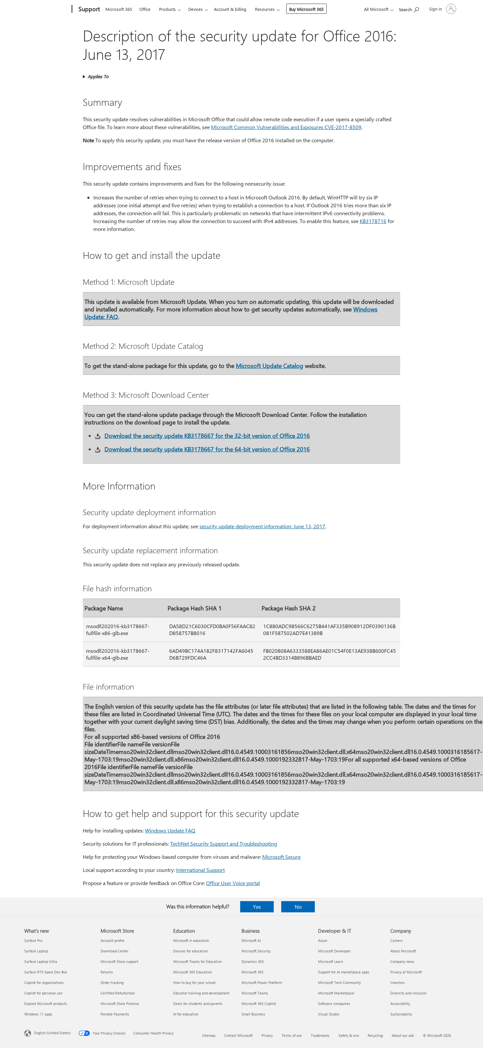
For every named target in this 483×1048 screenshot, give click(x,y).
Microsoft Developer (334, 950)
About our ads (403, 1035)
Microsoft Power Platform (262, 982)
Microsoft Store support (119, 961)
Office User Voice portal (233, 882)
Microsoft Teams (255, 993)
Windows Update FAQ (170, 830)
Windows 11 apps (38, 1014)
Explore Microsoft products (45, 1003)
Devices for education (190, 950)
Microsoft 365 (118, 9)
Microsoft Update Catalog (269, 365)
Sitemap (208, 1035)
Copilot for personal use (43, 993)
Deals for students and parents (197, 1003)
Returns (107, 971)
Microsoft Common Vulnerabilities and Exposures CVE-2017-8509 (286, 127)
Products (167, 9)
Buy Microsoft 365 (306, 9)
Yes (257, 906)
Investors (397, 982)
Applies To (98, 76)
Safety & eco (348, 1035)
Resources (265, 9)
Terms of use (292, 1035)
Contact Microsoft (238, 1035)
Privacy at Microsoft (406, 971)
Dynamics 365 (253, 961)
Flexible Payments (115, 1014)
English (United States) (52, 1032)
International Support (200, 869)
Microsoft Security (256, 950)
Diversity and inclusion (408, 993)
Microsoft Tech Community (339, 982)
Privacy (267, 1035)
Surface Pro (33, 940)
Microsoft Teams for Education (197, 961)
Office (144, 9)
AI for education (185, 1014)
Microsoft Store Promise (120, 1003)
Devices (195, 9)
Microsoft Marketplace (336, 993)
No (298, 906)
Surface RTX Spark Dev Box (45, 971)
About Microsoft (403, 950)
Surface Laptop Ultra (40, 961)
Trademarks (320, 1035)
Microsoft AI (251, 940)
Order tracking (112, 982)
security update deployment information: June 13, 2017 (262, 526)
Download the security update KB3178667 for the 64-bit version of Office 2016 (207, 449)
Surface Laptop (36, 950)
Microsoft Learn (330, 961)
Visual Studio (328, 1014)
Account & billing (230, 9)
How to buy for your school (194, 982)
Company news (402, 961)
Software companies (334, 1003)
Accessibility (400, 1003)
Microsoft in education (191, 940)
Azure (322, 940)
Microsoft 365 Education (192, 971)
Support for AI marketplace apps (343, 971)
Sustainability (401, 1014)
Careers (396, 940)
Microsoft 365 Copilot (259, 1003)
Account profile (113, 940)
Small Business (253, 1014)
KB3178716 (373, 220)
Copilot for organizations (44, 982)
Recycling (375, 1035)
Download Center (114, 950)
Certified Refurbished (117, 993)
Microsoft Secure (281, 856)
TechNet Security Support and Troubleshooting (223, 843)
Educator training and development (201, 993)
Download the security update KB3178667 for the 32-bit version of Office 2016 (207, 435)
